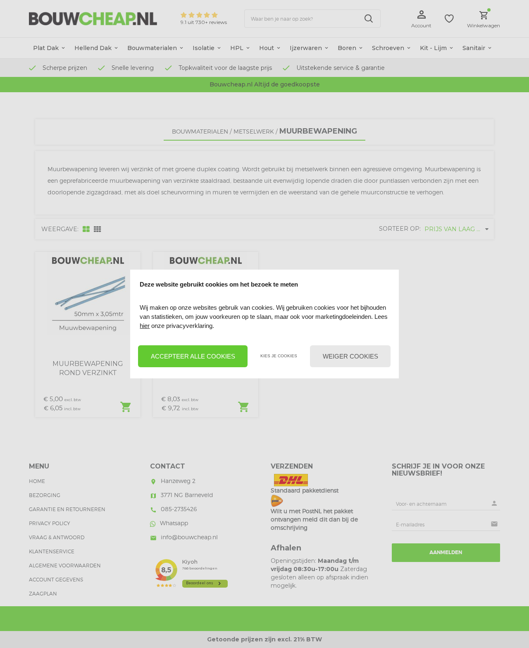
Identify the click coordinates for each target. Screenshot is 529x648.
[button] (193, 356)
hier (145, 325)
